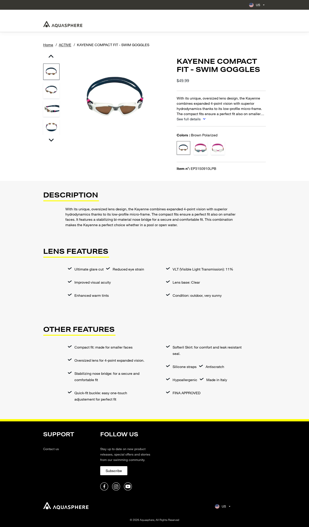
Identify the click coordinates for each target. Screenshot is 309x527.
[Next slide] (51, 140)
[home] (65, 506)
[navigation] (69, 461)
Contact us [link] (51, 449)
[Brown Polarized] (183, 148)
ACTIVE (65, 45)
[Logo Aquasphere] (62, 24)
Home (48, 45)
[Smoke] (200, 148)
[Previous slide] (51, 56)
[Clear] (218, 148)
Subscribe (114, 470)
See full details (189, 119)
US (258, 5)
